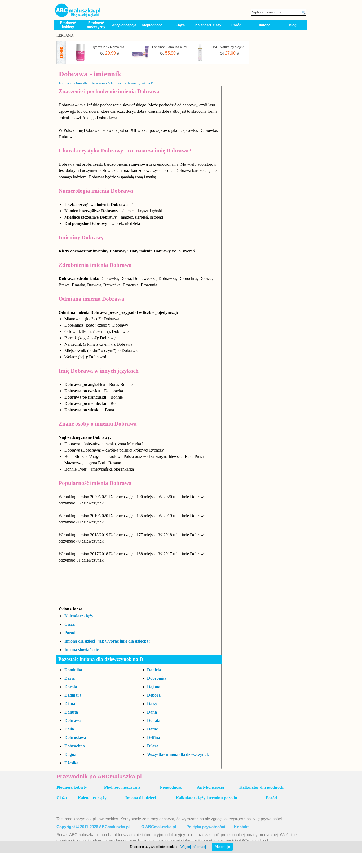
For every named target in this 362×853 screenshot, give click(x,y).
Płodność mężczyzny (96, 25)
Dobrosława (75, 737)
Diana (69, 703)
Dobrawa (72, 720)
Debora (154, 695)
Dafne (152, 729)
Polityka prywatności (205, 827)
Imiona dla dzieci (140, 798)
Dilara (152, 746)
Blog (293, 25)
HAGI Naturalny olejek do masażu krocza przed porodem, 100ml (229, 47)
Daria (69, 678)
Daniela (154, 669)
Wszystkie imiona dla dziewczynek (178, 754)
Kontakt (241, 827)
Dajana (153, 686)
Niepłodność (152, 25)
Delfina (153, 737)
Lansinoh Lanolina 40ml (169, 47)
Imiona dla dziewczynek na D (132, 83)
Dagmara (72, 695)
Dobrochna (74, 746)
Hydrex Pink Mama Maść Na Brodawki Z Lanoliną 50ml (110, 47)
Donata (153, 720)
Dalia (69, 729)
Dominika (73, 669)
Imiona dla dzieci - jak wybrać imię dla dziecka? (107, 641)
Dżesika (71, 763)
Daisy (152, 703)
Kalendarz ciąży (208, 25)
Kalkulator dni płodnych (261, 787)
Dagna (70, 754)
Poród (236, 25)
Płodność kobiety (68, 25)
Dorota (70, 686)
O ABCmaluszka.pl (158, 827)
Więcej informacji (193, 847)
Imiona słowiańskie (81, 649)
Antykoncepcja (124, 25)
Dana (152, 712)
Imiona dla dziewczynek (89, 83)
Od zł (109, 53)
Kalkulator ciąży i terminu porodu (206, 798)
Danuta (71, 712)
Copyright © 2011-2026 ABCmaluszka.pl (93, 827)
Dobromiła (156, 678)
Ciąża (180, 25)
